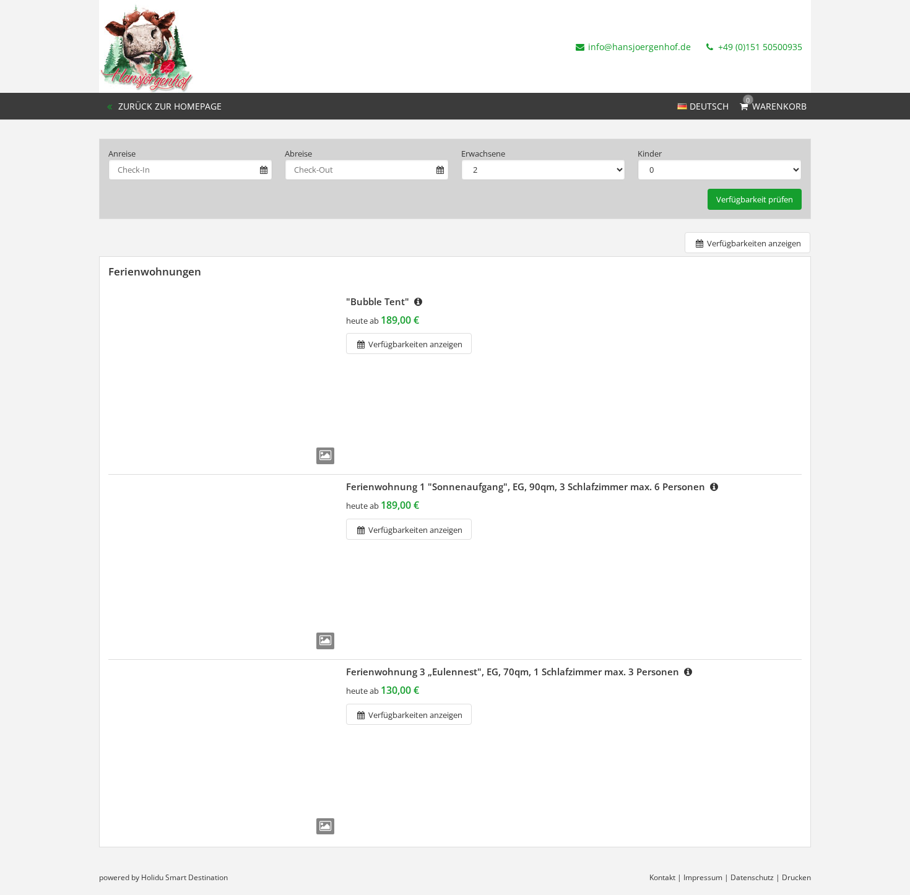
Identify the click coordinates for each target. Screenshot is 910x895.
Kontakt (662, 877)
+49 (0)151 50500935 (759, 47)
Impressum (702, 877)
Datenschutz (752, 877)
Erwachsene (483, 153)
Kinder (650, 153)
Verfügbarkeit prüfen (754, 199)
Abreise (298, 153)
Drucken (796, 877)
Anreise (122, 153)
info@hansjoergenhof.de (639, 47)
